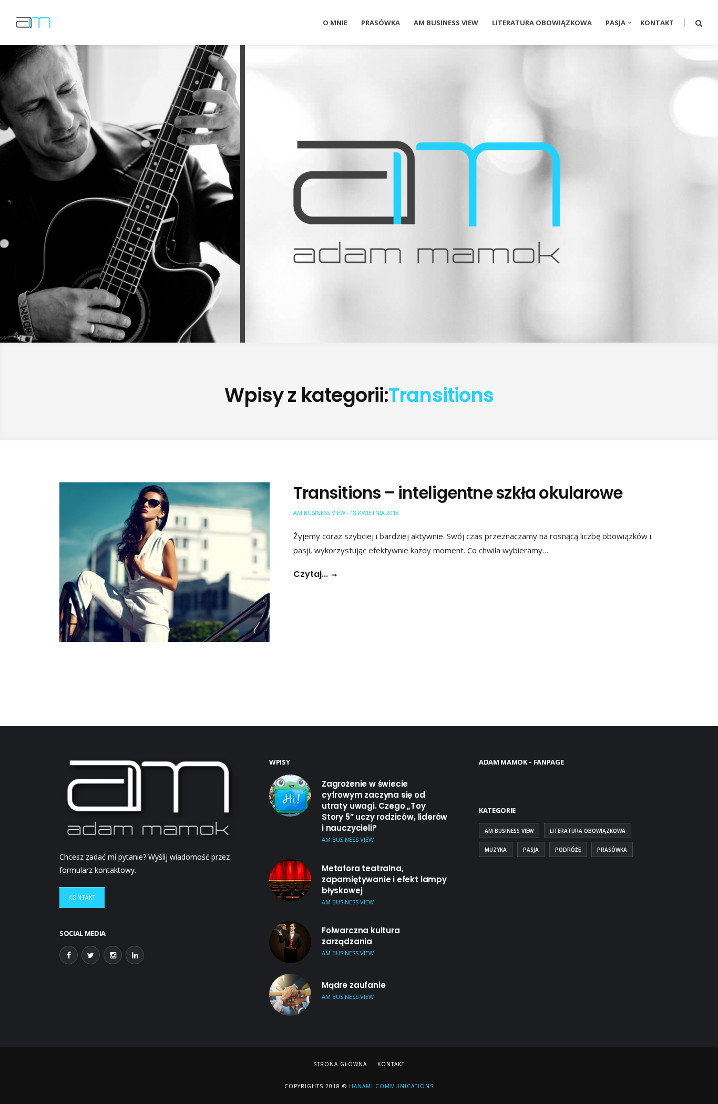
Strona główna (340, 1064)
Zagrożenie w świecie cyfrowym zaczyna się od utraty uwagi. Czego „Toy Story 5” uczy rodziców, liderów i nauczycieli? (384, 805)
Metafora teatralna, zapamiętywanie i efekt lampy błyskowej (384, 879)
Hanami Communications (390, 1086)
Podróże (568, 849)
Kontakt (657, 22)
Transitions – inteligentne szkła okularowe (457, 492)
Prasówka (380, 22)
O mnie (335, 22)
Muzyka (496, 849)
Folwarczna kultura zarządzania (361, 936)
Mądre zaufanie (353, 984)
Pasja (615, 22)
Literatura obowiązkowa (542, 22)
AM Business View (446, 22)
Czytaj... (310, 574)
